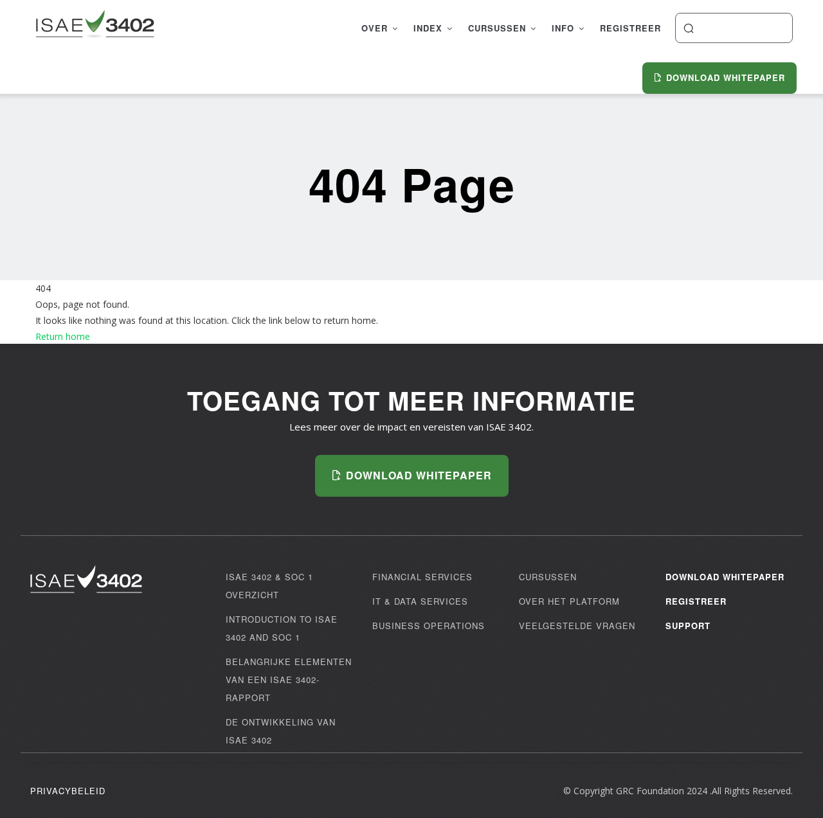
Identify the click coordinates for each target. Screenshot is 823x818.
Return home (62, 336)
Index (429, 28)
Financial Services (422, 577)
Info (564, 28)
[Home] (94, 25)
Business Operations (428, 625)
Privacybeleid (67, 791)
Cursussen (498, 28)
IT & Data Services (420, 601)
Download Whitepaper (724, 577)
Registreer (630, 28)
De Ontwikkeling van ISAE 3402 (281, 731)
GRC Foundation (650, 791)
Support (687, 625)
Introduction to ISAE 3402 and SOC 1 (282, 628)
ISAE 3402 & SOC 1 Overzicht (269, 586)
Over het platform (569, 601)
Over (376, 28)
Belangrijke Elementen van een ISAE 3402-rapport (289, 679)
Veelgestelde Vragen (577, 625)
